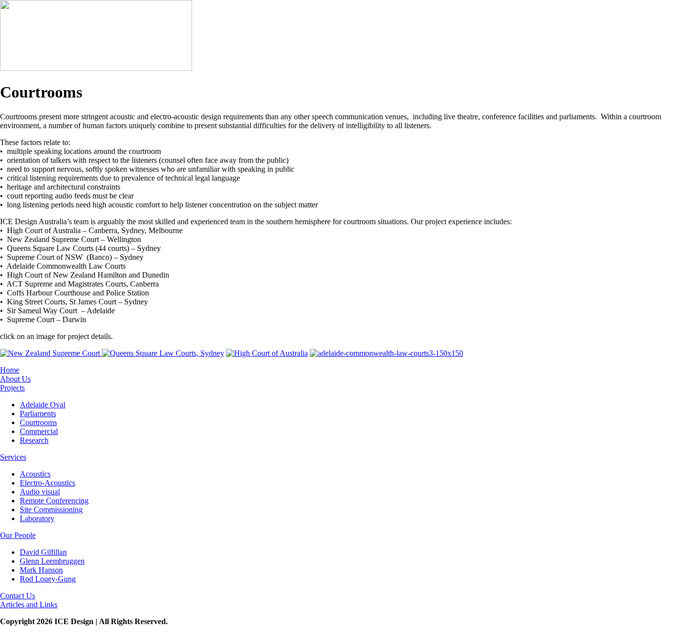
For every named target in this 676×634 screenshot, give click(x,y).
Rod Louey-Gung (48, 579)
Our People (18, 535)
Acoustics (35, 474)
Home (9, 370)
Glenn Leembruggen (52, 561)
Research (34, 440)
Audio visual (40, 492)
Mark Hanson (41, 570)
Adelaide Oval (42, 404)
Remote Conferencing (54, 500)
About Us (15, 379)
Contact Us (17, 595)
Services (13, 457)
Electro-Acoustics (47, 483)
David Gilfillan (43, 552)
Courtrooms (38, 422)
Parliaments (38, 413)
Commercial (39, 431)
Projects (12, 388)
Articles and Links (28, 604)
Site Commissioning (51, 509)
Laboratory (37, 518)
